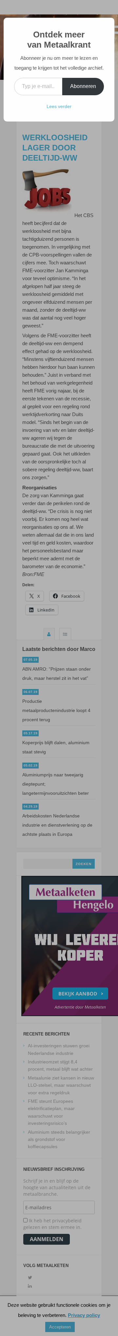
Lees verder (59, 106)
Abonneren (83, 86)
